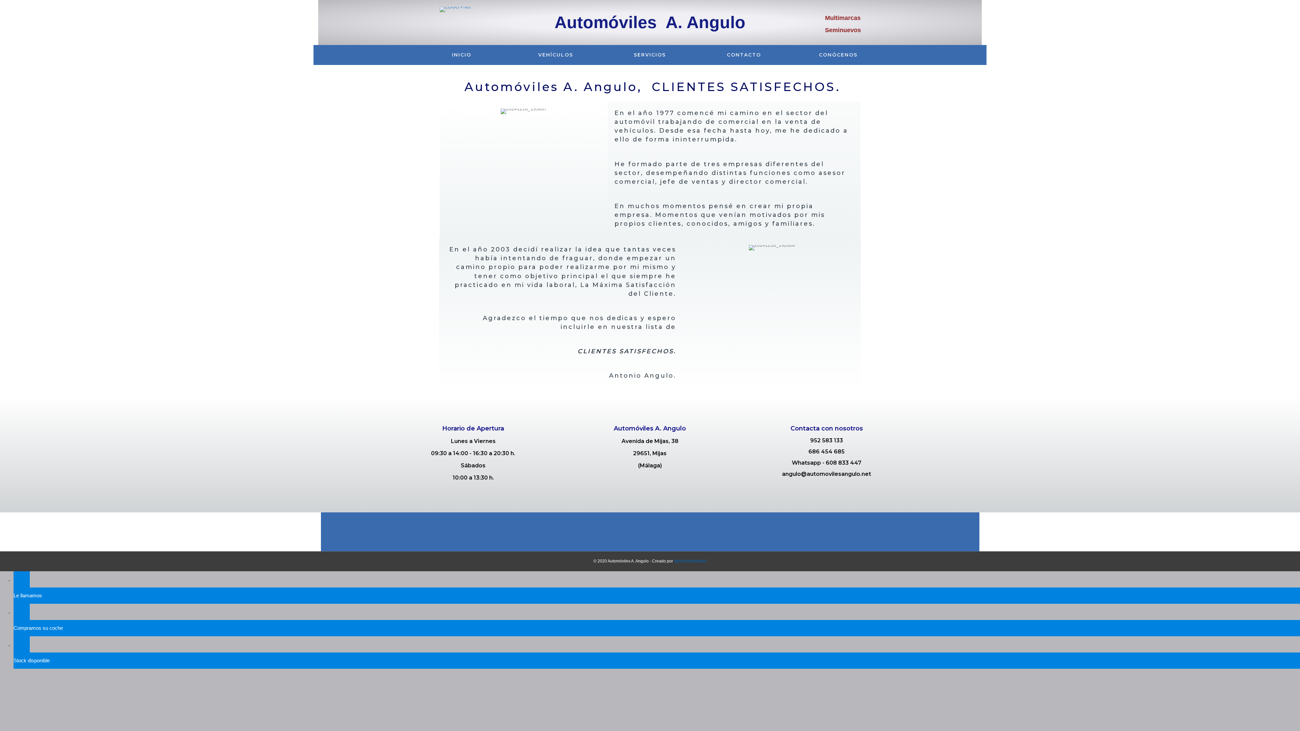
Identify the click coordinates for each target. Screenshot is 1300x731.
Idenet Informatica (690, 561)
